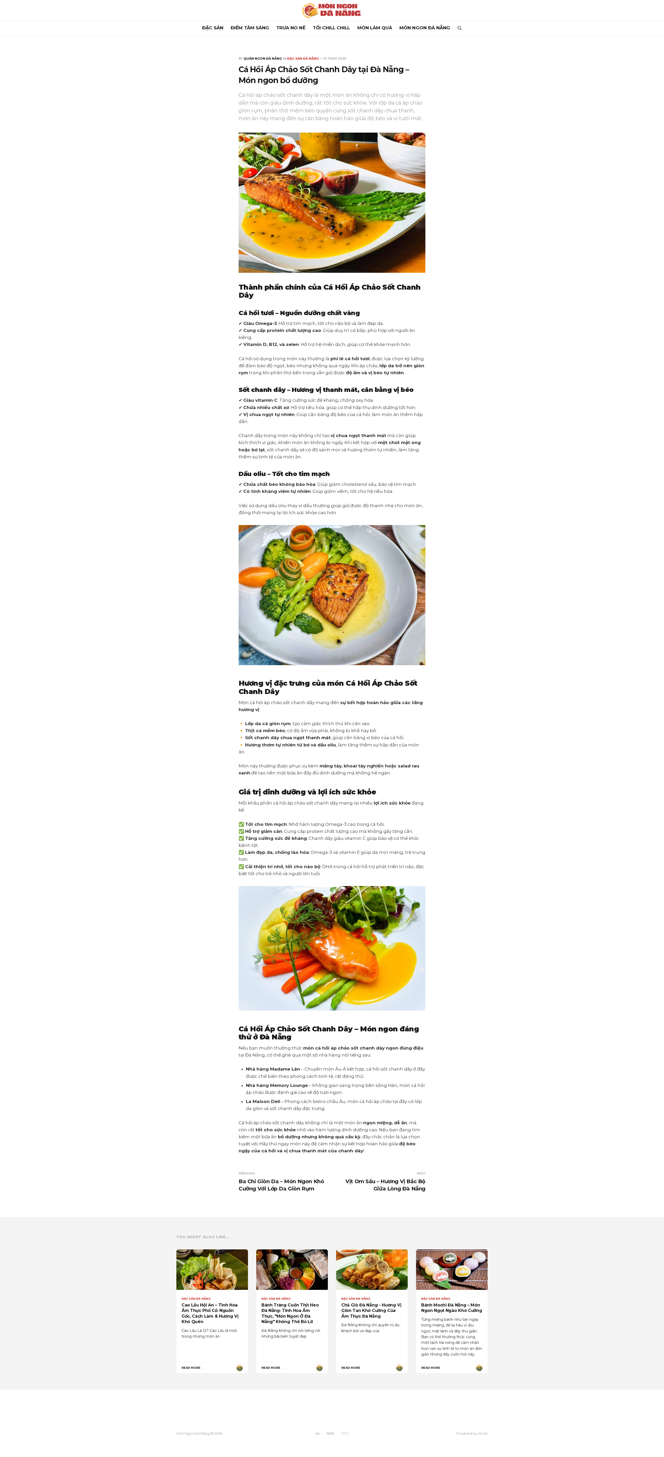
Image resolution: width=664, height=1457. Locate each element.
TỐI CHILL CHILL (331, 27)
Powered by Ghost (472, 1433)
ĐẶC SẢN (212, 27)
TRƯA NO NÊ (291, 27)
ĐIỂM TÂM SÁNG (250, 27)
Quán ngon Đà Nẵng (263, 58)
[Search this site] (460, 28)
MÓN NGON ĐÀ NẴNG (424, 27)
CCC (345, 1433)
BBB (330, 1433)
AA (317, 1433)
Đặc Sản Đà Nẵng (303, 58)
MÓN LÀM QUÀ (374, 27)
